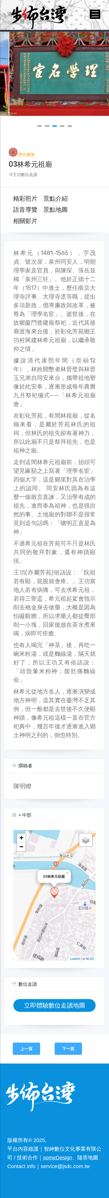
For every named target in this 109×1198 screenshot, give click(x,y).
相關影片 (25, 221)
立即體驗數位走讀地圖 (54, 1005)
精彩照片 (25, 198)
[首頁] (39, 14)
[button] (39, 126)
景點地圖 (55, 209)
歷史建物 (26, 154)
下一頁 (68, 1049)
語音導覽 (25, 209)
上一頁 (26, 1049)
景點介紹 (55, 198)
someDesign (57, 1158)
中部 (26, 815)
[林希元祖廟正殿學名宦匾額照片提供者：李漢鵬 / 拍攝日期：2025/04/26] (54, 73)
